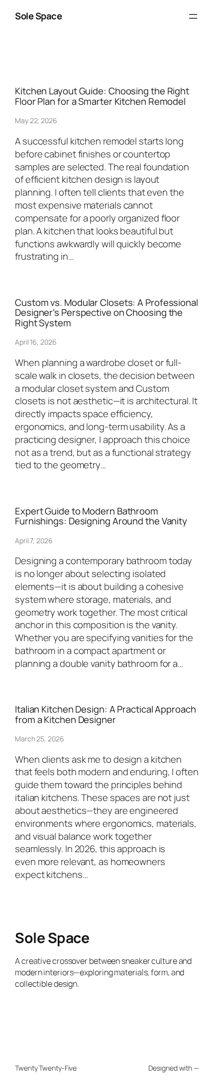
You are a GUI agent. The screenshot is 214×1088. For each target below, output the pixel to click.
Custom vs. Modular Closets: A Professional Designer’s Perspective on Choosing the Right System (106, 312)
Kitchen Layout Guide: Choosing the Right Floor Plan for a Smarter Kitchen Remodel (102, 96)
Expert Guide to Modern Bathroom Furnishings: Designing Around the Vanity (101, 516)
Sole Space (38, 15)
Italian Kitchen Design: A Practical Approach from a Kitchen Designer (105, 714)
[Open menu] (193, 16)
